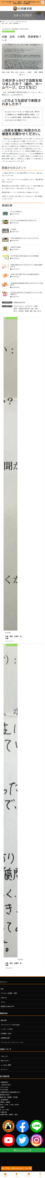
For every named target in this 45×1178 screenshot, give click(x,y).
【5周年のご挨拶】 (15, 247)
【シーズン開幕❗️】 (16, 211)
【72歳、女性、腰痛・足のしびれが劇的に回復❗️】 (25, 274)
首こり (39, 311)
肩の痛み (21, 311)
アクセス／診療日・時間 (9, 993)
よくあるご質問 (6, 1065)
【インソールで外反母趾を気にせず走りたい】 (23, 220)
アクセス (16, 1176)
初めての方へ (5, 1061)
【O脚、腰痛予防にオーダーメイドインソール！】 (24, 238)
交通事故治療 (5, 1038)
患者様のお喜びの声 (8, 31)
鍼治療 (27, 311)
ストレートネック (19, 306)
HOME (5, 1176)
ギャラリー (4, 1069)
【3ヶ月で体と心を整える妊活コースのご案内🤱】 (24, 256)
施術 (32, 308)
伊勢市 (15, 308)
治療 (36, 308)
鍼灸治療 (4, 1020)
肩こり (15, 311)
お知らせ (4, 998)
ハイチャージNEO (7, 1029)
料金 (2, 989)
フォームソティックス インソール (12, 1042)
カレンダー (29, 1176)
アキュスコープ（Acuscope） (11, 1025)
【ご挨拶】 (13, 229)
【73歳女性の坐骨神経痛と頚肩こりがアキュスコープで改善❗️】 (26, 284)
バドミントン (28, 306)
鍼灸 (31, 311)
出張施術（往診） (6, 1033)
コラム (3, 1002)
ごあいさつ (4, 1056)
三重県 (35, 306)
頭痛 (35, 311)
